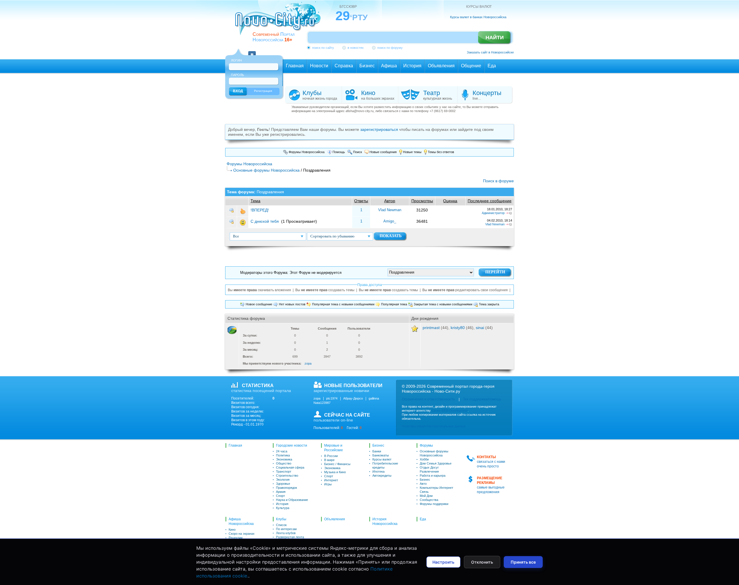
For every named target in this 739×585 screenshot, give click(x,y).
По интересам (286, 529)
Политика (283, 455)
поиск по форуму (390, 47)
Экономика (284, 459)
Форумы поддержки (434, 504)
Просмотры (422, 200)
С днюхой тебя (265, 221)
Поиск (357, 152)
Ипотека (378, 471)
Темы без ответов (440, 152)
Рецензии (235, 537)
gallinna (374, 398)
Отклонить (482, 562)
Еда (423, 519)
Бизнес (378, 445)
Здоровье (283, 483)
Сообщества (429, 500)
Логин (236, 60)
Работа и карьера (432, 475)
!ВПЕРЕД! (260, 210)
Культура (282, 508)
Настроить (443, 562)
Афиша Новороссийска (241, 521)
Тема (255, 200)
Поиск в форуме (498, 181)
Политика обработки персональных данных (434, 426)
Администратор (493, 213)
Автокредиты (381, 475)
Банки (376, 451)
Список (281, 525)
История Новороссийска (385, 521)
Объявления (334, 519)
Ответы (361, 200)
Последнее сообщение (490, 200)
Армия (280, 491)
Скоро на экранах (242, 533)
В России (331, 456)
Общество (283, 463)
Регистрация (263, 90)
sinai (480, 327)
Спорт (280, 495)
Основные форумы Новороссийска (266, 170)
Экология (283, 479)
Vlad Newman (389, 210)
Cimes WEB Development (450, 410)
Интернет (331, 480)
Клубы (281, 519)
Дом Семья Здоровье (435, 463)
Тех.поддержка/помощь (482, 399)
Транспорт (283, 471)
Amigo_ (389, 221)
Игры (328, 484)
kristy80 (458, 327)
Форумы (426, 445)
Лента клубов (286, 533)
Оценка (450, 200)
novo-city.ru (280, 22)
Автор (389, 200)
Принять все (523, 562)
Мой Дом (426, 495)
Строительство (287, 475)
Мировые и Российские (333, 447)
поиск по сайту (323, 47)
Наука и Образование (292, 500)
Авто (423, 483)
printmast (431, 327)
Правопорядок (286, 487)
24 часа (281, 451)
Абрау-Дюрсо (353, 398)
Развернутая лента (290, 537)
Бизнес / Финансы (337, 464)
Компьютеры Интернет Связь (436, 489)
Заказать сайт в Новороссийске (490, 52)
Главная (235, 445)
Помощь (338, 152)
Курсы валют (381, 459)
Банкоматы (380, 455)
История (282, 504)
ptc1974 (331, 398)
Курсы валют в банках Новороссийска (478, 17)
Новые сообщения (383, 152)
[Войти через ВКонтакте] (252, 51)
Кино (232, 529)
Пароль (237, 75)
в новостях (356, 47)
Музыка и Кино (335, 472)
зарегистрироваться (379, 129)
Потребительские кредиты (385, 465)
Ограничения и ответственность (428, 399)
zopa (308, 363)
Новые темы (411, 152)
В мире (329, 460)
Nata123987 (322, 402)
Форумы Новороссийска (306, 152)
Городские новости (291, 445)
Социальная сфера (290, 467)
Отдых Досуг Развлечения (429, 469)
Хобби (424, 459)
